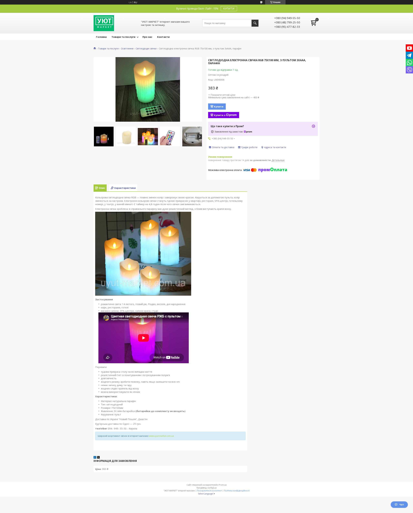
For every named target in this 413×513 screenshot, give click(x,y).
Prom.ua (223, 484)
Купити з (219, 115)
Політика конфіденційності (237, 490)
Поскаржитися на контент (209, 490)
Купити (218, 106)
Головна (101, 36)
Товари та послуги (123, 36)
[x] (98, 457)
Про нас (147, 36)
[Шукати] (255, 23)
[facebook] (95, 457)
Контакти (163, 36)
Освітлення (127, 48)
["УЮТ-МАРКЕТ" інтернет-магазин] (104, 23)
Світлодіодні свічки (146, 48)
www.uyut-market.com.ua (161, 435)
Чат (401, 504)
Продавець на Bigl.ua (206, 487)
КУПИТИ (228, 8)
